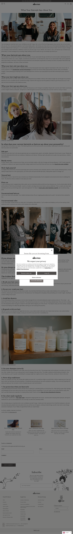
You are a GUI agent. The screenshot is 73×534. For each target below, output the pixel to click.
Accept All (46, 273)
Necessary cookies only (26, 273)
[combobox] (67, 532)
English (67, 532)
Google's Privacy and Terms (23, 269)
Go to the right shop (36, 280)
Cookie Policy (48, 268)
